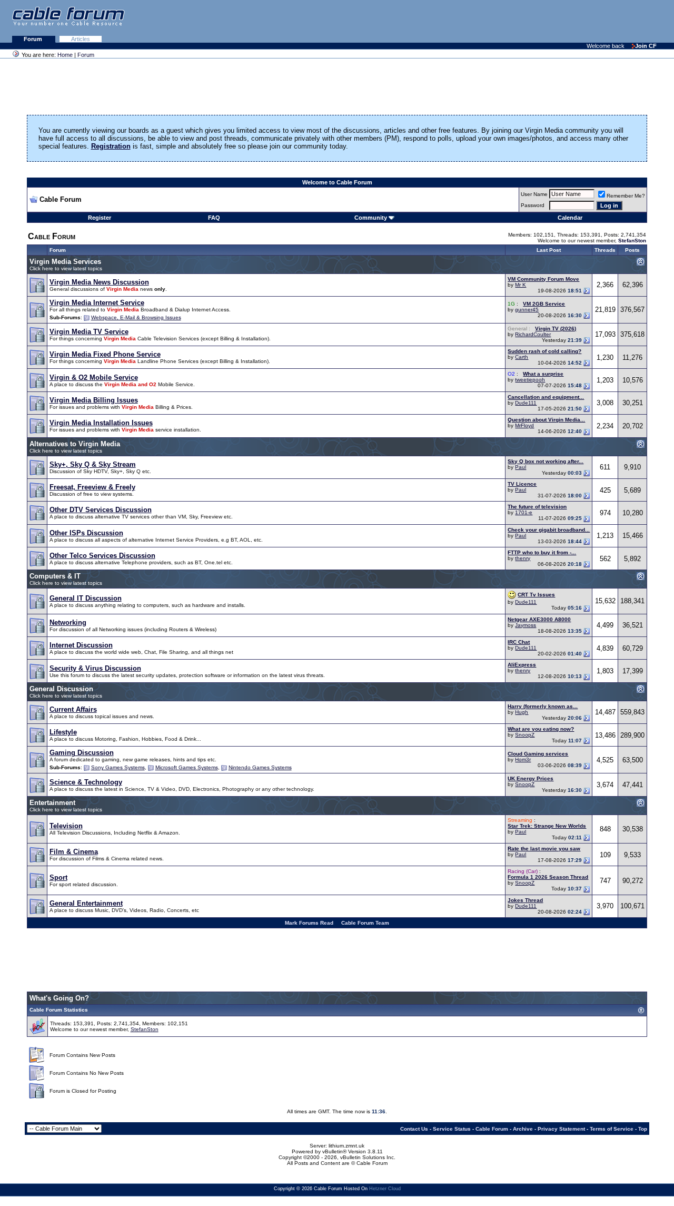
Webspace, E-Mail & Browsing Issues (136, 317)
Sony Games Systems (118, 767)
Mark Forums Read (309, 923)
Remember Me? (626, 196)
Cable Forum (491, 1129)
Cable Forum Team (365, 923)
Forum (34, 39)
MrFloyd (524, 425)
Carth (521, 357)
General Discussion (61, 689)
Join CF (646, 46)
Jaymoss (525, 625)
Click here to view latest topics (65, 268)
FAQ (214, 217)
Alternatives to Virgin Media (74, 444)
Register (99, 217)
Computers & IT (55, 576)
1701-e (523, 512)
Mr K (520, 285)
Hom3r (523, 759)
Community (370, 217)
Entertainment (52, 803)
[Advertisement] (545, 21)
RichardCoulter (533, 334)
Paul (520, 467)
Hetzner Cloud (385, 1188)
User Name (534, 194)
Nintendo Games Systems (260, 767)
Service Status (452, 1129)
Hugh (521, 712)
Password (532, 205)
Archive (523, 1129)
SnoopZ (524, 735)
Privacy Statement (561, 1129)
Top (642, 1129)
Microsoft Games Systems (186, 767)
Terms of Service (611, 1129)
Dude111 (526, 403)
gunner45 (527, 309)
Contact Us (414, 1129)
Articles (80, 39)
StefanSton (144, 1029)
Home (65, 55)
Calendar (570, 217)
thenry (522, 558)
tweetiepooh (530, 380)
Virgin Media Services (65, 262)
